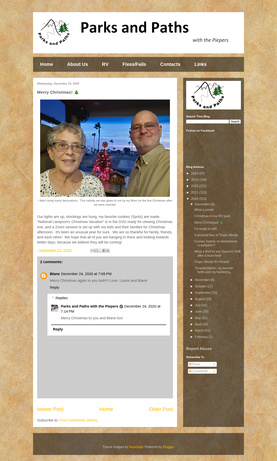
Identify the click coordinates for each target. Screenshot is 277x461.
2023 (195, 179)
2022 (195, 186)
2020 (195, 198)
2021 (195, 192)
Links (200, 64)
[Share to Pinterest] (108, 251)
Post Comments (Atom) (78, 420)
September (203, 292)
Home (46, 64)
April (198, 324)
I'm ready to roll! (205, 228)
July (198, 305)
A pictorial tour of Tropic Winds (216, 235)
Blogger (168, 447)
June (199, 311)
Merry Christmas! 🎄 (208, 222)
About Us (77, 64)
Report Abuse (199, 348)
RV (105, 64)
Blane (55, 274)
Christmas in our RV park (212, 216)
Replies (62, 298)
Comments (199, 371)
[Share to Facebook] (104, 251)
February (202, 337)
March (200, 330)
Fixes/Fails (134, 64)
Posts (195, 364)
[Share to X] (100, 251)
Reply (54, 287)
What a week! (204, 209)
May (198, 318)
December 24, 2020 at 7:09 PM (86, 274)
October (201, 286)
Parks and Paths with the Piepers (89, 306)
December (203, 204)
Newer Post (50, 409)
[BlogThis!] (96, 251)
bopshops (136, 447)
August (200, 299)
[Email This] (92, 251)
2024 (195, 173)
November (203, 280)
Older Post (161, 409)
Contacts (170, 64)
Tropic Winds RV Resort (211, 262)
